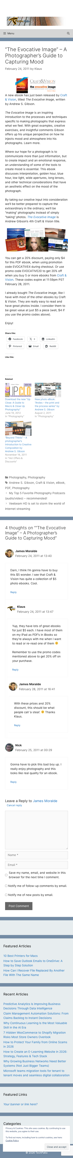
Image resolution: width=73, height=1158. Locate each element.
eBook (60, 482)
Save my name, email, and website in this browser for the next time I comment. (37, 875)
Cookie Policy (12, 1140)
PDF (8, 488)
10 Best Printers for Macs (20, 956)
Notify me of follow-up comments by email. (37, 886)
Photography (17, 477)
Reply (13, 592)
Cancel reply (14, 805)
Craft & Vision (45, 482)
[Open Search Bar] (68, 33)
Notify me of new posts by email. (30, 895)
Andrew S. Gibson (21, 482)
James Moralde (45, 801)
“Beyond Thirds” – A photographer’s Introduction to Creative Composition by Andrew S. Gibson (18, 444)
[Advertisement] (40, 7)
